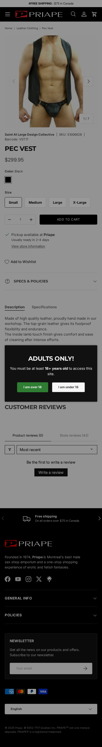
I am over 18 (32, 387)
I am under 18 (68, 387)
